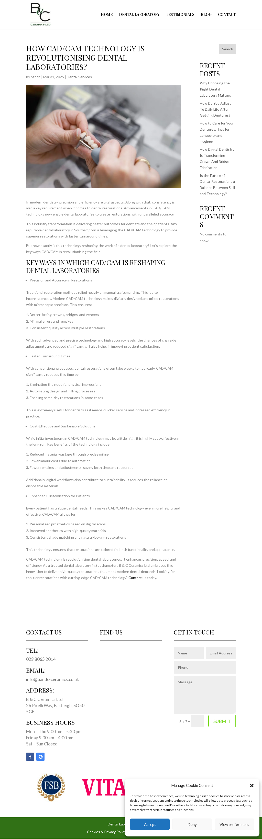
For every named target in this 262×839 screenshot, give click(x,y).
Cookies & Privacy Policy (106, 832)
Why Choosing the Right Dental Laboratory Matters (215, 89)
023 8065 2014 (41, 659)
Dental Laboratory (139, 15)
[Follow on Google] (40, 757)
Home (107, 15)
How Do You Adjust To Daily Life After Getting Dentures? (215, 109)
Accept (150, 824)
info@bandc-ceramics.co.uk (52, 679)
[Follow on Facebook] (30, 757)
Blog (206, 15)
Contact (227, 15)
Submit (222, 721)
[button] (251, 785)
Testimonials (180, 15)
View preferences (234, 824)
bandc (35, 77)
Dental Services (79, 77)
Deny (192, 824)
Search (227, 49)
